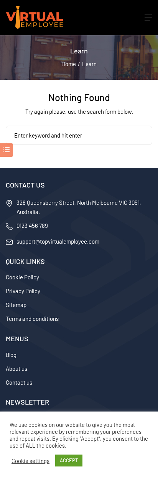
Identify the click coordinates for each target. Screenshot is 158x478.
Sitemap (16, 304)
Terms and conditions (32, 318)
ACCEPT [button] (69, 460)
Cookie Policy (22, 277)
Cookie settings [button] (30, 460)
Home (68, 63)
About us (16, 368)
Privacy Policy (23, 290)
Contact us (19, 382)
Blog (11, 354)
